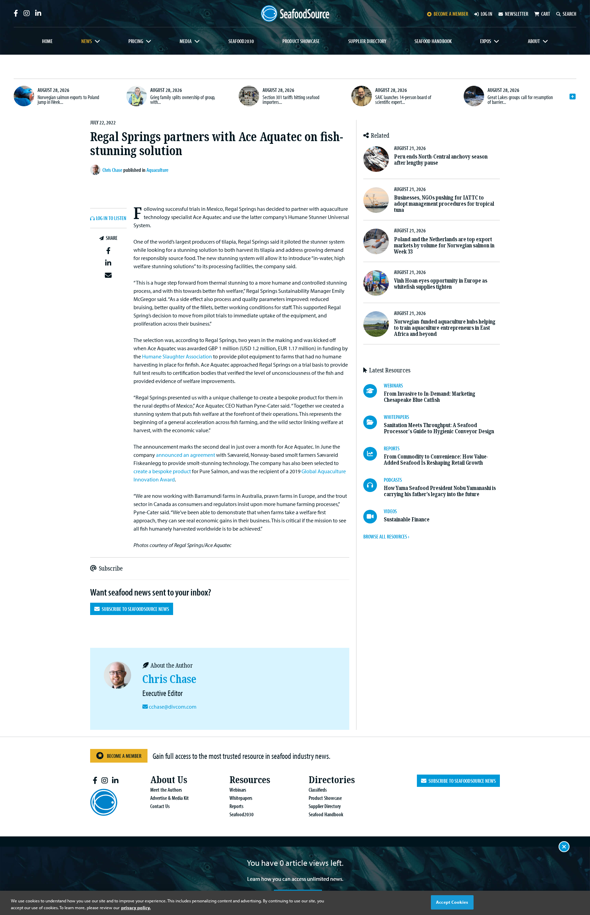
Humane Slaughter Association (177, 356)
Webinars (237, 789)
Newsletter (516, 13)
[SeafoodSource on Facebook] (16, 13)
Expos (485, 41)
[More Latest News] (573, 97)
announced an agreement (185, 454)
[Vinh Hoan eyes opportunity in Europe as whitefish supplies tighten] (376, 283)
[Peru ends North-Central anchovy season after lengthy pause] (376, 159)
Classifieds (318, 789)
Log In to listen (111, 218)
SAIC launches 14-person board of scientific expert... (403, 99)
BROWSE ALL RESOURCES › (386, 536)
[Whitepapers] (373, 422)
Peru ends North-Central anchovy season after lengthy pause (441, 160)
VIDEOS (390, 511)
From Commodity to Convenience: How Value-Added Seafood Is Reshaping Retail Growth (436, 460)
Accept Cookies (452, 902)
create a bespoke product (162, 471)
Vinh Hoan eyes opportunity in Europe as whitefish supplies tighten (440, 284)
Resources (249, 780)
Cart (545, 13)
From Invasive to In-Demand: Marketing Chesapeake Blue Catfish (429, 397)
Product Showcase (301, 41)
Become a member (451, 13)
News (86, 41)
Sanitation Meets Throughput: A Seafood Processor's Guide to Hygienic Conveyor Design (439, 428)
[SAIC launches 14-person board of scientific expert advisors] (361, 96)
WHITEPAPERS (396, 416)
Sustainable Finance (407, 519)
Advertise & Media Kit (169, 797)
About (534, 41)
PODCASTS (393, 479)
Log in (486, 13)
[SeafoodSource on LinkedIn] (38, 13)
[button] (108, 250)
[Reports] (373, 454)
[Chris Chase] (96, 170)
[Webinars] (373, 391)
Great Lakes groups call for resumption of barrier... (520, 99)
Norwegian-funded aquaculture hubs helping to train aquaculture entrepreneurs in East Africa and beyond (444, 328)
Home (47, 41)
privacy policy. (136, 907)
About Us (168, 780)
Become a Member (124, 755)
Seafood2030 (241, 41)
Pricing (135, 41)
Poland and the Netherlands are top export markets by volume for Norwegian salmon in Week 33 (444, 245)
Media (186, 41)
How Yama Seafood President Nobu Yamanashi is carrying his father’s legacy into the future (440, 491)
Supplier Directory (367, 41)
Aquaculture (157, 169)
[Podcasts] (373, 485)
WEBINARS (393, 385)
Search (569, 13)
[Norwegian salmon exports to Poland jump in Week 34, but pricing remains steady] (24, 96)
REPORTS (391, 448)
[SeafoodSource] (295, 13)
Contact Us (160, 806)
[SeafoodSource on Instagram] (27, 13)
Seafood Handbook (433, 41)
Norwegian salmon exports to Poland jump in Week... (68, 99)
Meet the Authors (166, 789)
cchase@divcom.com (172, 706)
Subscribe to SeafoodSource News (134, 608)
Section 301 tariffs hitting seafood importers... (291, 99)
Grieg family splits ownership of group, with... (182, 99)
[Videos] (373, 516)
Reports (236, 806)
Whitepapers (240, 797)
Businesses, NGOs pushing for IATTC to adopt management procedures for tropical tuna (444, 204)
